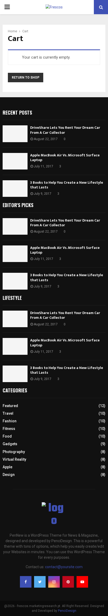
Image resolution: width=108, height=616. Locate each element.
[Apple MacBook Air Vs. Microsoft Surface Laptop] (15, 161)
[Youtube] (82, 582)
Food (7, 436)
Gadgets (10, 444)
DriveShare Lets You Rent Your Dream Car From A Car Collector (65, 130)
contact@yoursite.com (64, 567)
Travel (8, 413)
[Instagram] (54, 582)
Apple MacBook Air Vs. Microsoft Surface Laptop (65, 157)
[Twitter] (40, 582)
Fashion (10, 421)
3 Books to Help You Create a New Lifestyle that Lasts (66, 184)
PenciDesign (67, 611)
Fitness (9, 429)
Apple (7, 467)
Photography (14, 452)
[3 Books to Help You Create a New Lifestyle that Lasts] (15, 188)
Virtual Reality (14, 459)
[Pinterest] (68, 582)
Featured (10, 406)
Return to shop (25, 77)
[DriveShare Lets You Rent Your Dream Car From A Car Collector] (15, 133)
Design (9, 475)
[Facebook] (25, 582)
